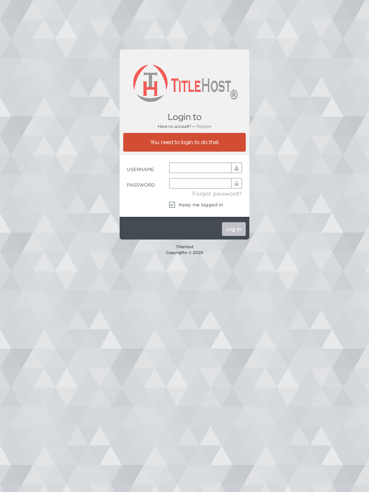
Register (204, 126)
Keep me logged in (201, 204)
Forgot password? (217, 193)
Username (140, 169)
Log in (233, 228)
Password (141, 184)
